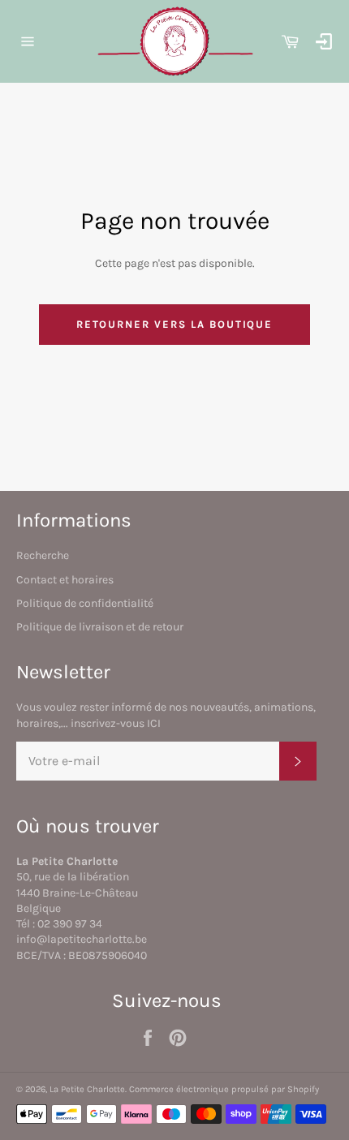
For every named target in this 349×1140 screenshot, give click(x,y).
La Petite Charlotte (87, 1089)
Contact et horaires (65, 580)
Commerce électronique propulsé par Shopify (224, 1089)
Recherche (42, 555)
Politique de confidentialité (84, 603)
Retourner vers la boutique (175, 324)
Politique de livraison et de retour (99, 627)
